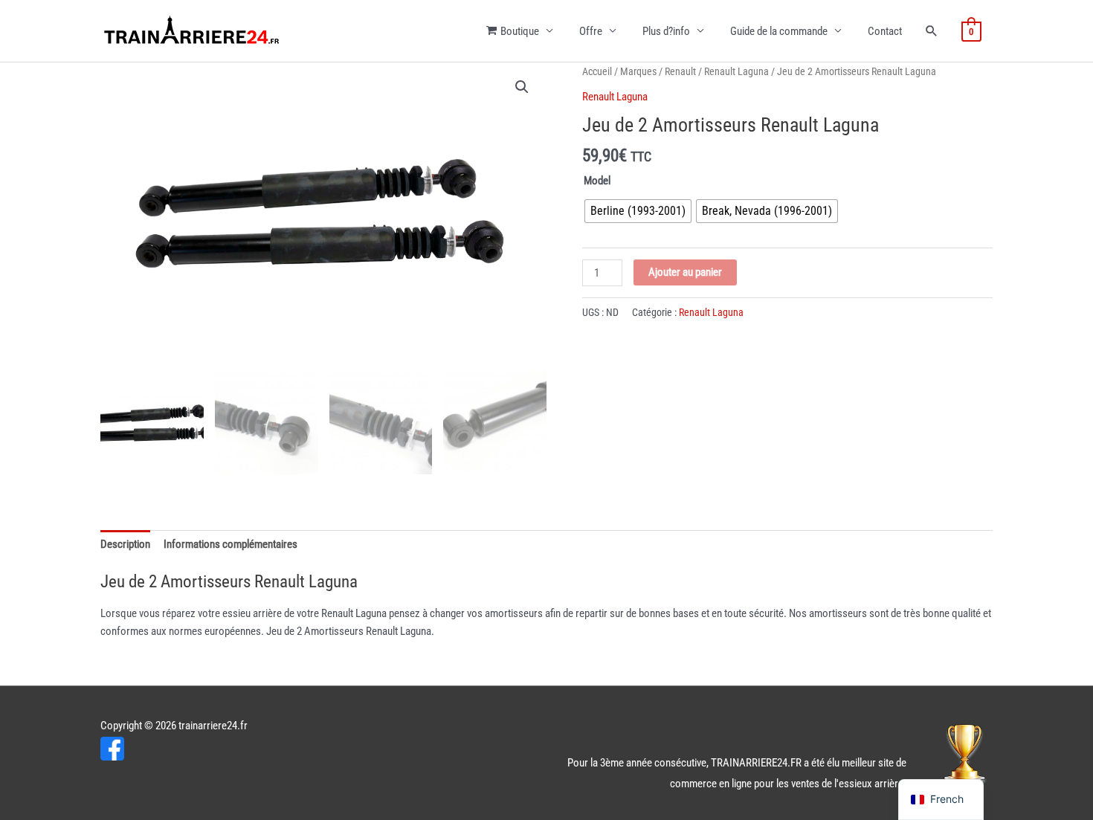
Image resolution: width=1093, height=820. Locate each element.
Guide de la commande (779, 31)
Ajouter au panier (685, 272)
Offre (590, 31)
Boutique (519, 31)
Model (597, 180)
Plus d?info (666, 31)
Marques (638, 71)
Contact (885, 31)
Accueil (597, 71)
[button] (522, 87)
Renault (680, 71)
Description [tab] (125, 544)
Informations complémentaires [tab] (230, 544)
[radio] (638, 211)
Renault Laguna (736, 71)
